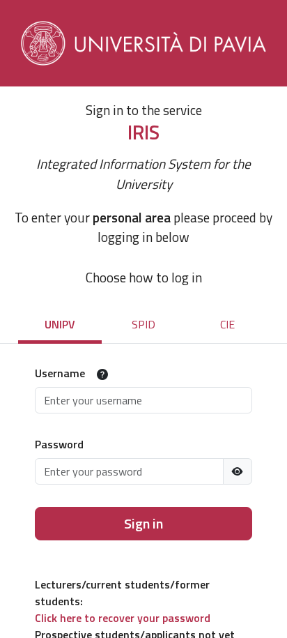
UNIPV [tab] (60, 324)
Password (59, 444)
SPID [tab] (143, 324)
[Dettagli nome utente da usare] (102, 374)
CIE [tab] (227, 324)
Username (60, 373)
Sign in (143, 523)
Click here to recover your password (122, 617)
